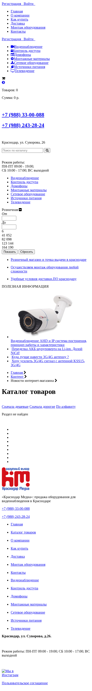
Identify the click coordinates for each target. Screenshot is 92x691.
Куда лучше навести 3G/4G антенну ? (40, 357)
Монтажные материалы (32, 59)
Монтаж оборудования (28, 27)
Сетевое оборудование (31, 63)
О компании (20, 15)
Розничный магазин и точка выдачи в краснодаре (48, 260)
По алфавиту (66, 406)
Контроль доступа (26, 51)
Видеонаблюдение (28, 47)
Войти (29, 4)
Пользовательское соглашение (25, 683)
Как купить (19, 19)
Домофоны (22, 55)
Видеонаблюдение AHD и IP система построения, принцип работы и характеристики (49, 343)
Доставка (18, 23)
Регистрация (13, 4)
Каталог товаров (23, 532)
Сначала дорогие (42, 406)
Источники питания (29, 67)
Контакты (18, 31)
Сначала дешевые (15, 406)
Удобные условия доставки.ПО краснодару (44, 279)
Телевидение (24, 71)
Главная (17, 11)
